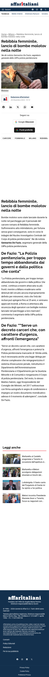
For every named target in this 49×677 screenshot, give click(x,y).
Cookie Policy (24, 671)
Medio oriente (17, 14)
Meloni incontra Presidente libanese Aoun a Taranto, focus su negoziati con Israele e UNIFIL (34, 498)
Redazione (7, 647)
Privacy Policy (24, 667)
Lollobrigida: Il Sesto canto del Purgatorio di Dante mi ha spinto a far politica (34, 485)
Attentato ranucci (32, 14)
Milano (11, 34)
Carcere (7, 138)
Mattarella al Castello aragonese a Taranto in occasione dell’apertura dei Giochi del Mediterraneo (34, 459)
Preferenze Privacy (24, 675)
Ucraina (45, 14)
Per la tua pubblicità (10, 651)
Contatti (6, 640)
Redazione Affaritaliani (20, 97)
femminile (20, 138)
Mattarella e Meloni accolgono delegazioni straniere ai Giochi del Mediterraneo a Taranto (32, 472)
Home (4, 34)
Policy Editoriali (9, 644)
